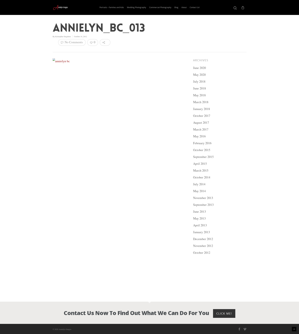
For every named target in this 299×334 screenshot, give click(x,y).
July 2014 (199, 184)
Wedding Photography (136, 7)
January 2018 (201, 109)
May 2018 (199, 95)
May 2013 (199, 218)
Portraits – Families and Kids (112, 7)
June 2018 (199, 88)
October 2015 (201, 150)
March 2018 (200, 102)
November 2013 (203, 198)
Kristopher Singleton (63, 36)
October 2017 (201, 116)
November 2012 (203, 246)
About (184, 7)
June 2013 (199, 211)
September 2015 (203, 157)
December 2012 (203, 239)
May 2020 (199, 74)
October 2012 (201, 252)
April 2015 (200, 163)
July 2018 (199, 81)
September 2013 (203, 205)
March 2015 (200, 170)
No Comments (73, 42)
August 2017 (201, 122)
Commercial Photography (160, 7)
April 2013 (200, 225)
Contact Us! (195, 7)
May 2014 (199, 191)
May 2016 (199, 136)
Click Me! (224, 313)
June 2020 (199, 68)
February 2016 (202, 143)
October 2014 (201, 177)
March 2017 (200, 129)
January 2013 (201, 232)
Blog (176, 7)
